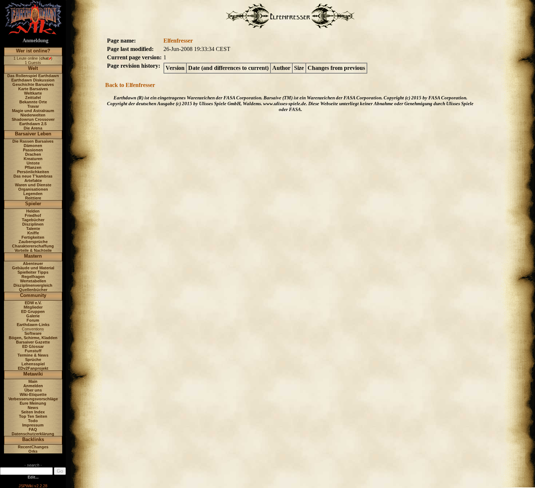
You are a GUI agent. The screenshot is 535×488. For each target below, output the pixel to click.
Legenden (33, 193)
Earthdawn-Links (33, 324)
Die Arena (33, 128)
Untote (33, 163)
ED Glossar (33, 346)
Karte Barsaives (33, 89)
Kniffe (33, 233)
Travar (33, 106)
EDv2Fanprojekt (33, 368)
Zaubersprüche (33, 241)
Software (32, 333)
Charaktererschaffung (33, 246)
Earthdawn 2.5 (33, 124)
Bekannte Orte (33, 102)
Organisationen (33, 189)
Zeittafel (33, 97)
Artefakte (33, 180)
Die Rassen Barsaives (33, 141)
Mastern (33, 256)
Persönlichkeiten (33, 172)
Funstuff (33, 351)
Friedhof (33, 215)
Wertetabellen (33, 281)
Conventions (33, 329)
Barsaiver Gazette (33, 342)
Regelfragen (33, 276)
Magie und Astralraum (33, 110)
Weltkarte (33, 93)
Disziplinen (33, 224)
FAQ (33, 429)
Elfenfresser (178, 40)
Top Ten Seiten (33, 416)
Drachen (33, 154)
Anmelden (33, 386)
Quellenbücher (33, 289)
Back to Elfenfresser (130, 85)
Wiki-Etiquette (33, 394)
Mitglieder (33, 307)
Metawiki (33, 374)
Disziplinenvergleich (32, 285)
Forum (33, 320)
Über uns (33, 390)
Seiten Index (33, 412)
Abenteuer (33, 263)
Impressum (33, 425)
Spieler (33, 203)
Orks (32, 451)
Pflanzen (33, 167)
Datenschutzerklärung (33, 434)
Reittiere (33, 198)
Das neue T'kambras (32, 176)
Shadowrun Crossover (33, 119)
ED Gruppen (33, 311)
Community (33, 295)
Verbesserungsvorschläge (33, 399)
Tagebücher (33, 220)
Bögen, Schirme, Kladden (33, 338)
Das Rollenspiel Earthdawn (33, 76)
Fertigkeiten (32, 237)
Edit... (33, 477)
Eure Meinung (33, 403)
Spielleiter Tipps (32, 272)
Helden (33, 211)
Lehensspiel (33, 364)
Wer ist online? (33, 50)
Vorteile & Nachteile (33, 250)
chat (44, 58)
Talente (33, 228)
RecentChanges (33, 447)
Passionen (33, 150)
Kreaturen (33, 158)
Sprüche (33, 359)
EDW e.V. (33, 303)
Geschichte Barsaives (33, 84)
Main (32, 381)
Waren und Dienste (33, 185)
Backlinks (33, 439)
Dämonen (33, 145)
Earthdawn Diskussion (33, 80)
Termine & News (32, 355)
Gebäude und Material (33, 268)
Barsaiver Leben (33, 133)
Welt (33, 68)
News (33, 407)
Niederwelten (32, 115)
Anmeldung (35, 40)
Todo (33, 420)
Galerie (33, 316)
